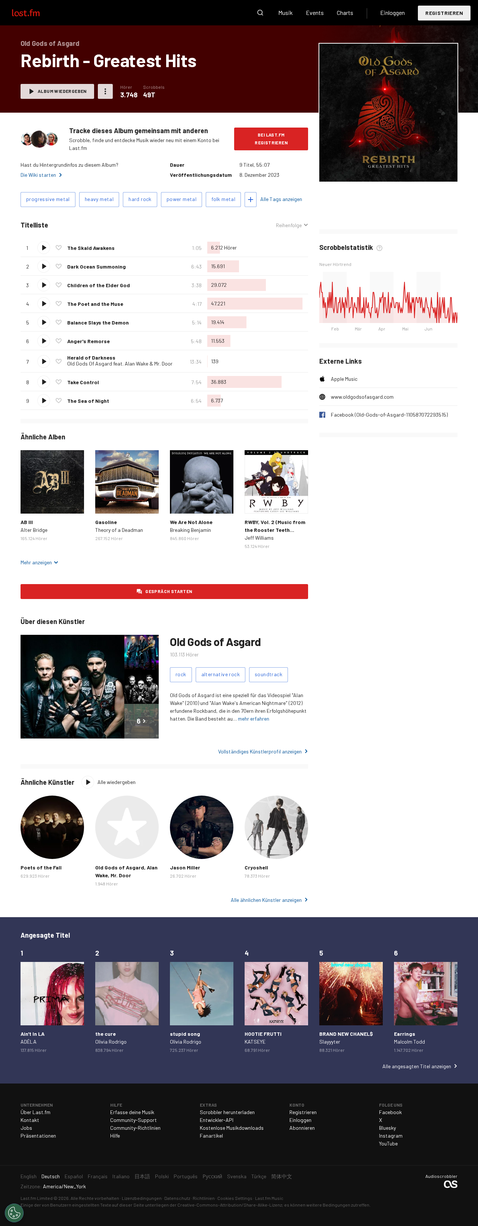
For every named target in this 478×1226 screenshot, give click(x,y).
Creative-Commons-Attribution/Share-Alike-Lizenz (229, 1204)
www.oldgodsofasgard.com (362, 396)
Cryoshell (256, 867)
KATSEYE (255, 1041)
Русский (212, 1176)
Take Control (83, 382)
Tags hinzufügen (251, 199)
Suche (260, 12)
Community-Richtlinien (135, 1128)
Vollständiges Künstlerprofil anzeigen (260, 751)
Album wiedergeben (62, 91)
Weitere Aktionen (105, 91)
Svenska (236, 1176)
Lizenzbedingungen (142, 1198)
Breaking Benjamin (190, 530)
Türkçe (258, 1176)
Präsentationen (38, 1135)
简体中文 (281, 1176)
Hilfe (115, 1135)
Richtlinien (204, 1198)
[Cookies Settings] (14, 1213)
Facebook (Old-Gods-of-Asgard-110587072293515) (389, 414)
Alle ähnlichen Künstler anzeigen (266, 900)
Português (186, 1176)
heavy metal (99, 199)
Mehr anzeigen (36, 562)
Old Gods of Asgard (215, 641)
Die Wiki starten (38, 175)
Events (315, 12)
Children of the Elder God (98, 285)
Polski (162, 1176)
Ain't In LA (32, 1034)
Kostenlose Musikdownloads (232, 1128)
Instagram (391, 1135)
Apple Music (344, 379)
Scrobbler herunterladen (227, 1112)
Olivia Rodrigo (111, 1041)
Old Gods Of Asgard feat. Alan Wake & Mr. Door (120, 363)
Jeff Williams (259, 537)
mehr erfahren (253, 718)
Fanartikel (211, 1135)
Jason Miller (185, 867)
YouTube (388, 1143)
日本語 (142, 1176)
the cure (105, 1034)
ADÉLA (29, 1041)
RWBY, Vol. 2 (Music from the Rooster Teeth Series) (275, 530)
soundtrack (268, 674)
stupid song (185, 1034)
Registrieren (444, 13)
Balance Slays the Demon (98, 322)
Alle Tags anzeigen (281, 199)
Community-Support (133, 1120)
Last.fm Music (269, 1198)
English (29, 1176)
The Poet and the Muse (95, 304)
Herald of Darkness (91, 357)
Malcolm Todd (409, 1041)
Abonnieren (302, 1128)
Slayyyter (329, 1041)
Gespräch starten (168, 591)
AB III (27, 522)
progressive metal (48, 199)
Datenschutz (177, 1198)
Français (98, 1176)
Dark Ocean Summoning (96, 266)
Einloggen (392, 12)
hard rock (140, 199)
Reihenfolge (289, 225)
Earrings (404, 1034)
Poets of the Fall (41, 867)
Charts (345, 12)
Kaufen (32, 502)
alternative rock (220, 674)
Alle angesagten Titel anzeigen (416, 1066)
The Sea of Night (88, 401)
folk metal (223, 199)
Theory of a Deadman (119, 530)
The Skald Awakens (91, 248)
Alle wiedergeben (116, 782)
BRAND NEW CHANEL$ (346, 1034)
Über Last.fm (35, 1112)
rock (181, 674)
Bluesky (387, 1128)
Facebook (390, 1112)
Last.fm (34, 12)
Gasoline (106, 522)
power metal (181, 199)
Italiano (121, 1176)
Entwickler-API (216, 1120)
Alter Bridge (34, 530)
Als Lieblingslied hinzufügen (59, 248)
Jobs (26, 1128)
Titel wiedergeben (44, 248)
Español (74, 1176)
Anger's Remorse (88, 341)
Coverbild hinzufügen (388, 171)
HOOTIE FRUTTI (263, 1034)
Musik (285, 12)
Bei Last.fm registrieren (271, 138)
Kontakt (30, 1120)
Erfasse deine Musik (132, 1112)
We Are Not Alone (191, 522)
